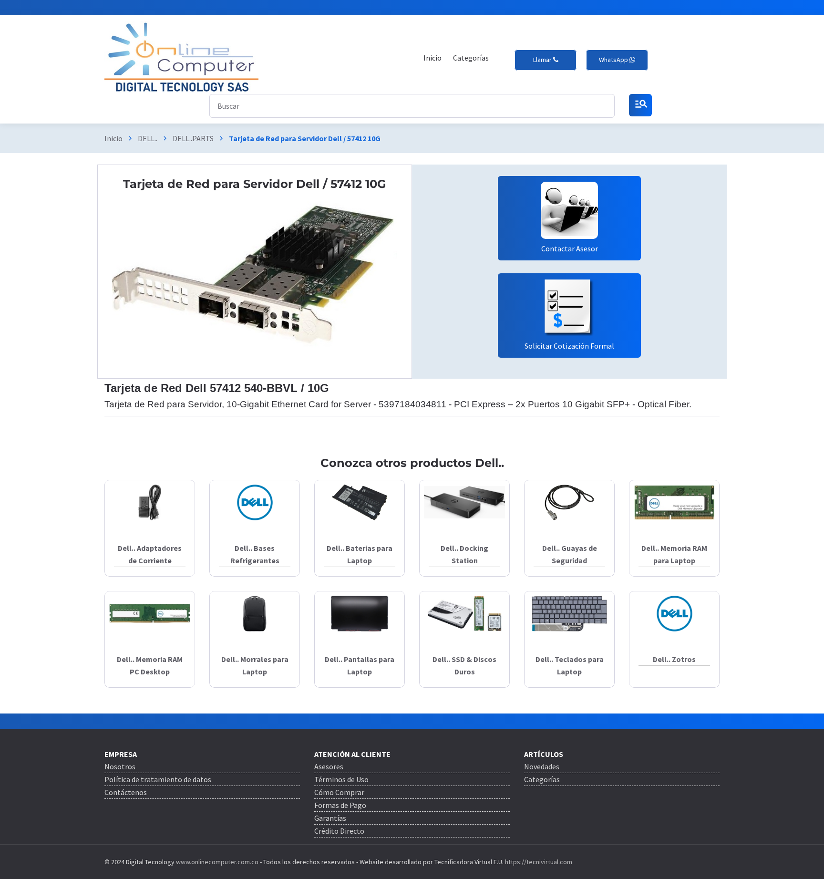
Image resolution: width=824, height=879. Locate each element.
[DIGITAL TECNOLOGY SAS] (181, 57)
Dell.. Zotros (674, 659)
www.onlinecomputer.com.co (216, 862)
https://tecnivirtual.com (538, 862)
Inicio (113, 138)
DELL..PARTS (193, 138)
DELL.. (147, 138)
